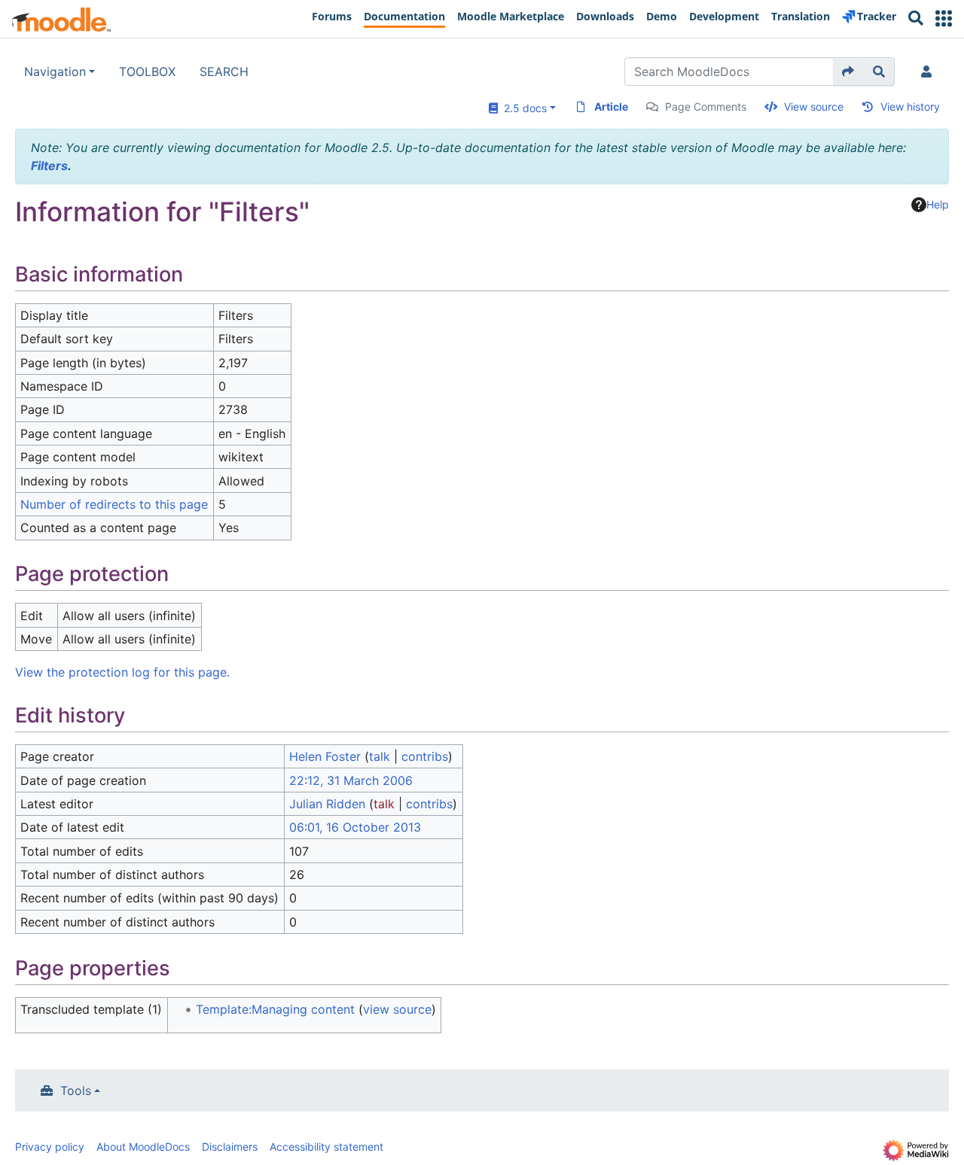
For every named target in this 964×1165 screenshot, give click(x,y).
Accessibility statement (326, 1146)
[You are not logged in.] (929, 71)
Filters (49, 165)
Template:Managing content (275, 1009)
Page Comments (705, 106)
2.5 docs (522, 108)
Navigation (55, 71)
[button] (943, 18)
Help (937, 204)
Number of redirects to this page (114, 504)
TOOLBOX (147, 71)
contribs (424, 756)
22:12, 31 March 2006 (351, 780)
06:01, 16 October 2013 (355, 827)
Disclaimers (230, 1146)
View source (814, 106)
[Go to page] (848, 71)
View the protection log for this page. (122, 672)
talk (379, 756)
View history (910, 106)
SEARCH (224, 71)
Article (611, 106)
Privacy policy (49, 1146)
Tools (75, 1090)
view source (397, 1009)
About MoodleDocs (143, 1146)
